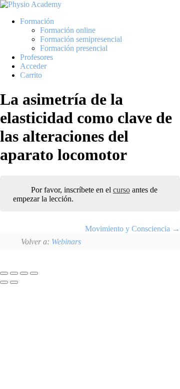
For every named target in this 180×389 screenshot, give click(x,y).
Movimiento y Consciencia (128, 228)
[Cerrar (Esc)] (34, 273)
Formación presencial (74, 48)
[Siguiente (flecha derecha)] (14, 282)
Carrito (31, 75)
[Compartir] (24, 273)
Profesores (36, 57)
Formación (37, 21)
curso (121, 190)
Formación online (68, 30)
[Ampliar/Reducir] (4, 273)
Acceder (33, 66)
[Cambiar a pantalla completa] (14, 273)
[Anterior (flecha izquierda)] (4, 282)
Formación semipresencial (81, 39)
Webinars (66, 241)
